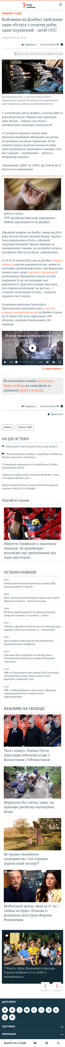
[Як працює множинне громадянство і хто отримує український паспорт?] (32, 834)
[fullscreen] (60, 362)
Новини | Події (12, 13)
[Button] (28, 45)
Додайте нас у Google (15, 1043)
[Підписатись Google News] (12, 1010)
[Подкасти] (46, 1043)
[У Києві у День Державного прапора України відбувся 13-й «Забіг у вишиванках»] (32, 949)
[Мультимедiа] (35, 1043)
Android (37, 390)
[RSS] (56, 1010)
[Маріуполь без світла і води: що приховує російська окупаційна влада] (32, 782)
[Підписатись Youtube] (27, 1010)
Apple (24, 390)
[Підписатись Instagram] (34, 1010)
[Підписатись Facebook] (5, 1010)
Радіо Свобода (19, 340)
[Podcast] (5, 1017)
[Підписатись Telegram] (49, 1010)
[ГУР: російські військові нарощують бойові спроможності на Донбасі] (32, 194)
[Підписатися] (12, 1017)
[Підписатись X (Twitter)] (20, 1010)
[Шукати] (58, 1043)
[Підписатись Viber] (41, 1010)
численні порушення (41, 272)
